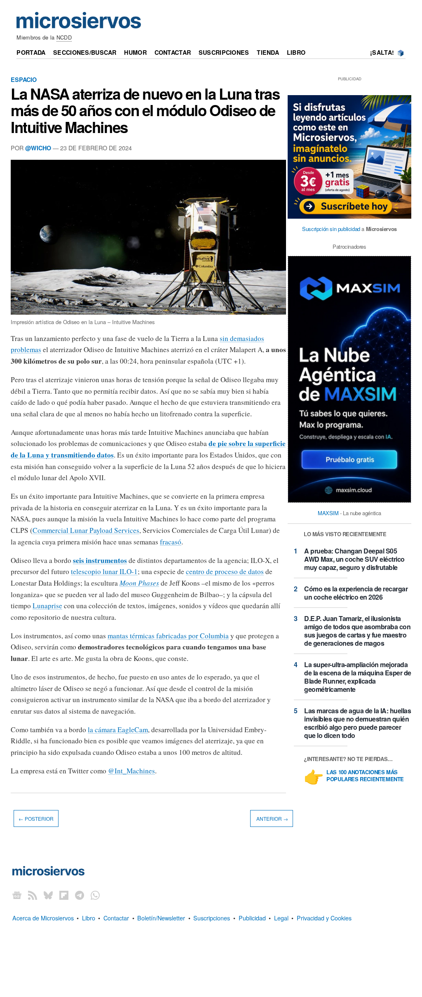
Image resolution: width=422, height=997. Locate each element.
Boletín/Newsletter (161, 917)
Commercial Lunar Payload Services (86, 530)
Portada (30, 52)
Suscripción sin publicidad (331, 229)
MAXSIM (328, 513)
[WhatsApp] (95, 894)
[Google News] (16, 894)
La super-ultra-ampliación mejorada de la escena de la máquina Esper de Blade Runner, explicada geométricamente (357, 677)
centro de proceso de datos (225, 571)
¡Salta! (382, 52)
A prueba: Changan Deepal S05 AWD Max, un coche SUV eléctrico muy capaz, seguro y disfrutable (354, 559)
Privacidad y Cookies (324, 917)
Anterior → (271, 818)
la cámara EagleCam (118, 729)
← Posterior (36, 818)
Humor (135, 52)
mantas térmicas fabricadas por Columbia (168, 635)
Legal (281, 917)
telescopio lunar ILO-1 (104, 571)
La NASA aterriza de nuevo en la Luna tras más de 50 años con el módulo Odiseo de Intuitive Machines (145, 110)
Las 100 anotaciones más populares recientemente (365, 776)
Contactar (173, 52)
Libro (296, 52)
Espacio (24, 79)
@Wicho (38, 148)
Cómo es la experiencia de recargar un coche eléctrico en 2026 (356, 593)
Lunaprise (47, 605)
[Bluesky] (48, 894)
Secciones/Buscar (85, 52)
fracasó (170, 541)
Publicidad (252, 917)
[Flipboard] (63, 894)
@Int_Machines (131, 770)
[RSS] (32, 894)
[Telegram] (79, 894)
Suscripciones (224, 52)
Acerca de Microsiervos (43, 917)
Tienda (268, 52)
